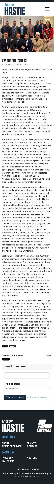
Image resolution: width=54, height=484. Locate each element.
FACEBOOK (7, 458)
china (5, 346)
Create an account (38, 397)
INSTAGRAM (8, 461)
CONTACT (32, 446)
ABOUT (5, 443)
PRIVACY (31, 443)
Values (12, 346)
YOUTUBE (32, 458)
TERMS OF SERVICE (12, 446)
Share (48, 356)
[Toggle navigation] (47, 9)
